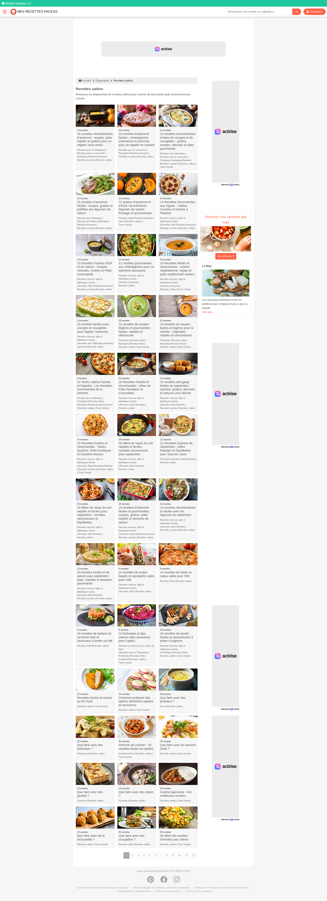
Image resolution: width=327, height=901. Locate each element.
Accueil (86, 80)
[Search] (296, 12)
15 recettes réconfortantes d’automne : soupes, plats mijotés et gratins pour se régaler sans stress (95, 139)
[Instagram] (177, 881)
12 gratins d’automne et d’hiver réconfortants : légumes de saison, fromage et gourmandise (135, 207)
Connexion (316, 11)
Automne (101, 156)
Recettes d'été (126, 218)
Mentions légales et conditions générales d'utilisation (161, 887)
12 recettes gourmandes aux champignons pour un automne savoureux (136, 267)
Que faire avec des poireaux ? (173, 699)
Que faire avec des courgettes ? (131, 837)
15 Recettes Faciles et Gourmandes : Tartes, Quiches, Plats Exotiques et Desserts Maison (94, 448)
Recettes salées (104, 160)
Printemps (165, 160)
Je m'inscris (224, 256)
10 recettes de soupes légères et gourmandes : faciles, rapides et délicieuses (135, 330)
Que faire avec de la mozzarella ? (91, 837)
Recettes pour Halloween (172, 153)
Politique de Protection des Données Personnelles (221, 887)
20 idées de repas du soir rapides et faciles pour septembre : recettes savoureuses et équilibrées (94, 515)
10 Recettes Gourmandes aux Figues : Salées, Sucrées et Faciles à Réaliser (177, 207)
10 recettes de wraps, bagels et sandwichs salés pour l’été (136, 576)
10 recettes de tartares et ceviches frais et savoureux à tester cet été (94, 637)
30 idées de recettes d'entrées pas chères (174, 837)
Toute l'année (166, 167)
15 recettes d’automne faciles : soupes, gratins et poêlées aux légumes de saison (95, 207)
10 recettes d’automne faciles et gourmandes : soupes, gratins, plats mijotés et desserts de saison (134, 515)
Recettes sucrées (86, 160)
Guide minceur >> (18, 3)
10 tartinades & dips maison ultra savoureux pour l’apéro (134, 637)
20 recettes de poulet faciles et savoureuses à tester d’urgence (176, 637)
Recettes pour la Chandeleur (91, 150)
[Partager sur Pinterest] (150, 881)
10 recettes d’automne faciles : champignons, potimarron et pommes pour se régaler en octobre (137, 139)
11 (186, 855)
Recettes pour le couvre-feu (90, 153)
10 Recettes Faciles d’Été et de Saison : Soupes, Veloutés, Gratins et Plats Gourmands (94, 269)
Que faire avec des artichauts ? (90, 746)
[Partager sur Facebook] (163, 881)
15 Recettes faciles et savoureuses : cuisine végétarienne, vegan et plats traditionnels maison (177, 269)
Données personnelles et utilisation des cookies (102, 887)
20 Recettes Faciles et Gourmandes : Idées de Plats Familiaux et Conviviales (135, 387)
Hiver (121, 221)
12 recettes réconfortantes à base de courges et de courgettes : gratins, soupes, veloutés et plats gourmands (178, 141)
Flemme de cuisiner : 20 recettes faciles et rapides (136, 746)
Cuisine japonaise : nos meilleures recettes (176, 794)
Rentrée (92, 156)
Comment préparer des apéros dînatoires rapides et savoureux (136, 701)
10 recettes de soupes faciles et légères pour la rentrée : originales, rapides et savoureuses (176, 330)
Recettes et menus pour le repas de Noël (136, 648)
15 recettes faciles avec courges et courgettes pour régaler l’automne (93, 328)
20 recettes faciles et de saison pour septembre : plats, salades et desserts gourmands (94, 578)
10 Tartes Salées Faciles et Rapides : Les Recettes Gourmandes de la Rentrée (94, 387)
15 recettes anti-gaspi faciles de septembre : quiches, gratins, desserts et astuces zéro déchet (177, 387)
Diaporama (102, 80)
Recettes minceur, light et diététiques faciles (172, 220)
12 (193, 855)
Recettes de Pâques (87, 221)
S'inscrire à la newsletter (199, 891)
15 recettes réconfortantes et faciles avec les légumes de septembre (178, 511)
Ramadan (82, 156)
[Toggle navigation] (5, 12)
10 (179, 855)
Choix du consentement (168, 891)
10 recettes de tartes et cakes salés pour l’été (175, 574)
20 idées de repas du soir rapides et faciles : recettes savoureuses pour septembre (136, 448)
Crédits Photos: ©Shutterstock (134, 891)
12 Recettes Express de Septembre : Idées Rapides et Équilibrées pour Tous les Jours (176, 448)
